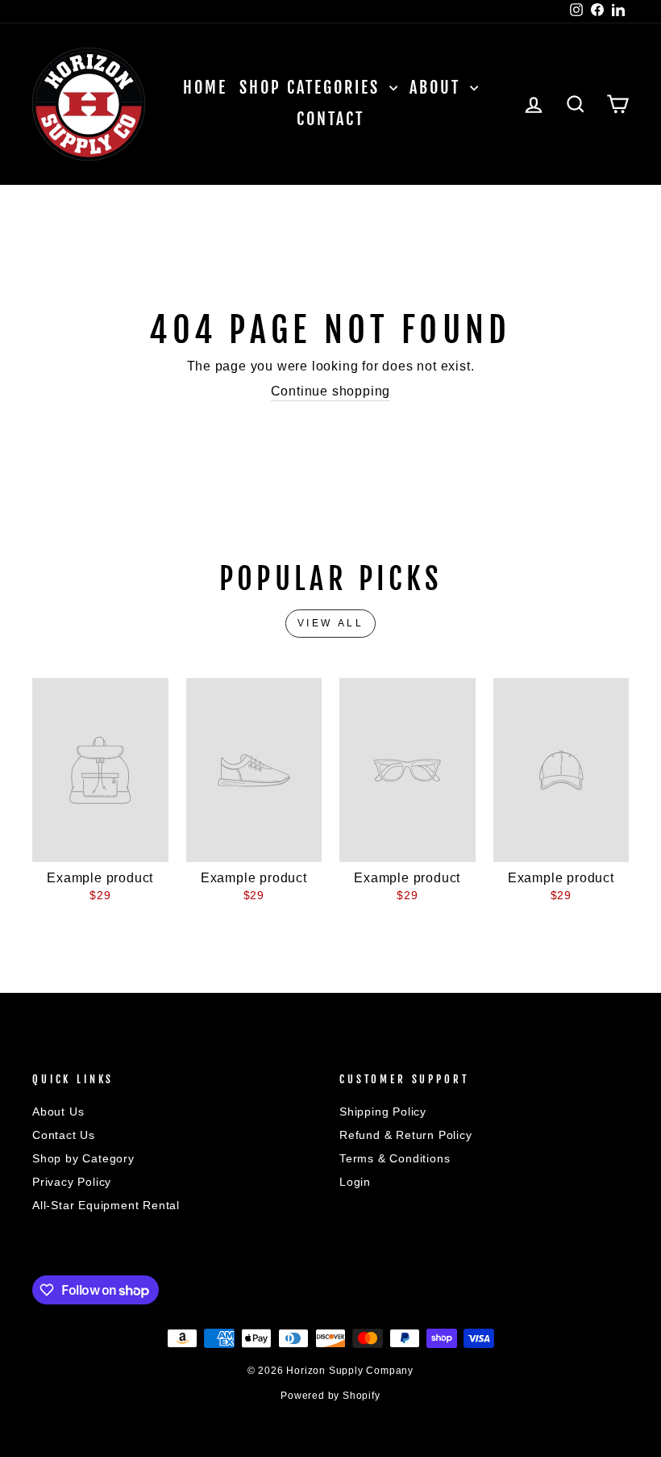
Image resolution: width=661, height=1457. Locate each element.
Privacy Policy (71, 1182)
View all (330, 623)
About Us (58, 1112)
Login (355, 1182)
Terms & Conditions (394, 1159)
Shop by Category (83, 1159)
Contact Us (63, 1135)
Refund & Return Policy (405, 1135)
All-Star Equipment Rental (106, 1206)
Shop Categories (312, 87)
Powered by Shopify (330, 1395)
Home (205, 87)
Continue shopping (331, 391)
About (437, 87)
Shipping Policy (382, 1112)
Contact (330, 119)
